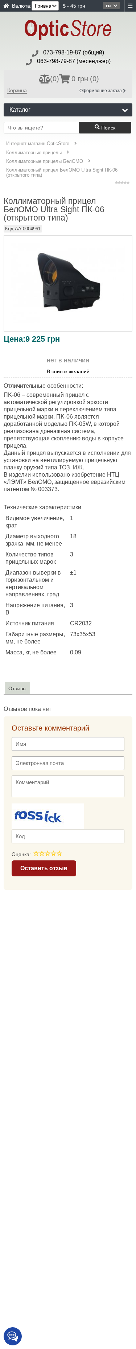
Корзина (17, 90)
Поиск (107, 128)
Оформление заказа (101, 90)
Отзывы (17, 688)
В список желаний (68, 371)
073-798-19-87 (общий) (73, 52)
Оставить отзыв (43, 868)
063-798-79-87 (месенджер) (74, 61)
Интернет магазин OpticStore (37, 143)
